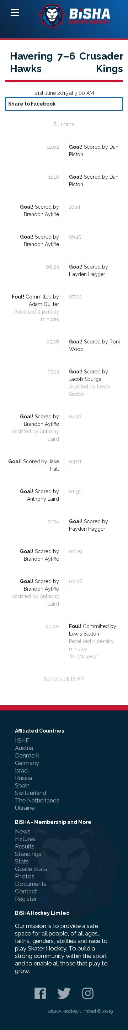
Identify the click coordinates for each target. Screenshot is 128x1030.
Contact (26, 891)
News (23, 831)
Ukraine (24, 807)
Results (24, 846)
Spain (22, 785)
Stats (22, 861)
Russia (23, 777)
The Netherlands (37, 800)
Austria (24, 747)
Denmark (27, 755)
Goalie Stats (31, 868)
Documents (31, 883)
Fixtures (25, 838)
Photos (24, 876)
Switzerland (30, 792)
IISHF (22, 740)
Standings (28, 853)
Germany (27, 762)
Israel (22, 770)
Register (26, 898)
